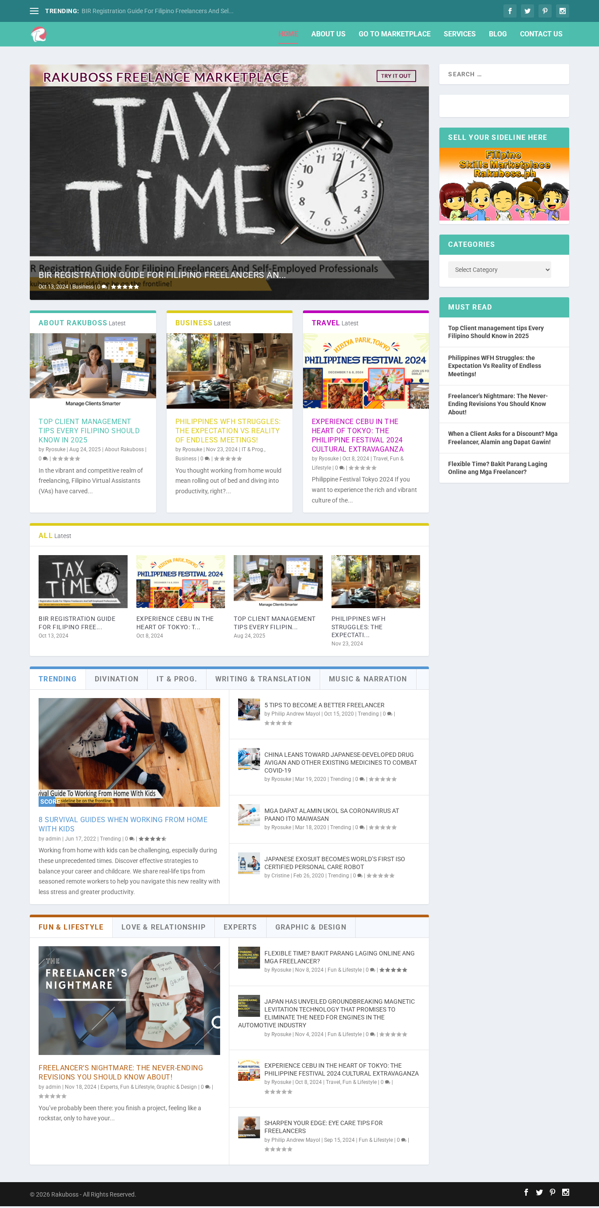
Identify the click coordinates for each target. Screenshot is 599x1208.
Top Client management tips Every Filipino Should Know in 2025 (89, 430)
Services (460, 34)
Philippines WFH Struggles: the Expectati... (359, 626)
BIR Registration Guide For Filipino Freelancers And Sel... (158, 10)
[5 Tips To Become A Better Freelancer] (249, 709)
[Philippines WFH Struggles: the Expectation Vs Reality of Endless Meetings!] (229, 371)
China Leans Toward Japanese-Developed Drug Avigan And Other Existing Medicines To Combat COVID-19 (340, 762)
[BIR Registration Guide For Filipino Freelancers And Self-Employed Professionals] (83, 582)
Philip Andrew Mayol (295, 714)
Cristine (280, 876)
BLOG (498, 34)
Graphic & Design (177, 1087)
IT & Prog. (253, 449)
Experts (109, 1087)
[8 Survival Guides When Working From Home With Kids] (129, 752)
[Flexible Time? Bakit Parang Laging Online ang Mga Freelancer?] (249, 958)
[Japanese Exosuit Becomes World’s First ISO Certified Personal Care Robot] (249, 863)
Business (82, 287)
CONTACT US (541, 34)
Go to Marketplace (395, 34)
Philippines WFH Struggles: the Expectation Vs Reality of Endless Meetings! (228, 430)
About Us (328, 34)
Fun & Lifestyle (137, 1087)
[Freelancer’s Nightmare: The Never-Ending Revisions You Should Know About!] (129, 1000)
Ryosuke (55, 449)
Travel (380, 459)
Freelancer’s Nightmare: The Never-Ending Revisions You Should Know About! (121, 1072)
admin (53, 839)
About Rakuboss (124, 449)
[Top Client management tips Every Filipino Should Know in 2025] (93, 371)
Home (288, 34)
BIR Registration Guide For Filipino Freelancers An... (162, 275)
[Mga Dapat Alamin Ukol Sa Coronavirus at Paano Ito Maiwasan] (249, 815)
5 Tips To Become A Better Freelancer (324, 705)
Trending (110, 839)
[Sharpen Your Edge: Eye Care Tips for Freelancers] (249, 1127)
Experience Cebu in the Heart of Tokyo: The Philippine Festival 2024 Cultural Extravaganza (358, 435)
